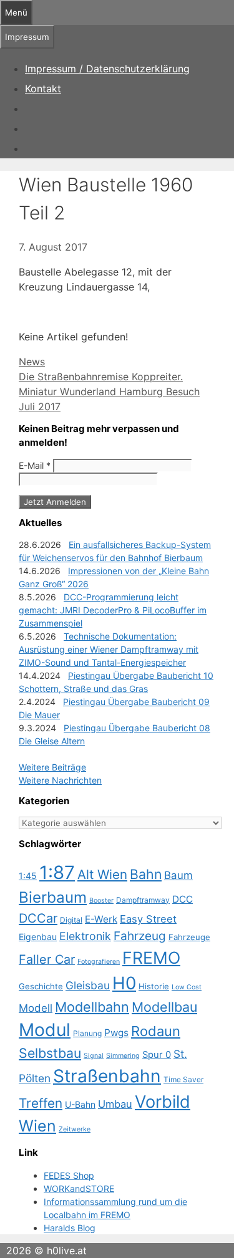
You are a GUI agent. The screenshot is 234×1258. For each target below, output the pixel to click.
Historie (154, 986)
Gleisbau (88, 985)
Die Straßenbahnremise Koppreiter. (101, 376)
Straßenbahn (107, 1076)
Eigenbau (38, 936)
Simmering (123, 1056)
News (32, 361)
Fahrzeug (140, 936)
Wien (37, 1125)
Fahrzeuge (189, 937)
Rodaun (155, 1031)
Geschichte (41, 986)
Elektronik (85, 936)
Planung (87, 1033)
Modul (45, 1029)
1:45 (28, 875)
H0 (124, 983)
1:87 (57, 872)
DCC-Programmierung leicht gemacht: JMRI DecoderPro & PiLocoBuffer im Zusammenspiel (113, 610)
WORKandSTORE (79, 1188)
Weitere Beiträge (52, 767)
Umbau (115, 1104)
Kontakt (43, 88)
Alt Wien (102, 874)
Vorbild (162, 1102)
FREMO (151, 958)
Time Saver (183, 1079)
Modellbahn (92, 1007)
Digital (71, 919)
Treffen (40, 1103)
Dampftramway (143, 900)
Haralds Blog (69, 1227)
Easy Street (148, 919)
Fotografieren (98, 962)
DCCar (38, 918)
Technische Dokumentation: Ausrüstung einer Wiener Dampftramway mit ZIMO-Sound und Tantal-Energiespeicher (108, 649)
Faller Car (47, 959)
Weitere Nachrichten (60, 780)
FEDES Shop (69, 1175)
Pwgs (116, 1033)
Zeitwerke (74, 1129)
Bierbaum (53, 897)
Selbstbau (50, 1053)
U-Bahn (80, 1104)
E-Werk (101, 919)
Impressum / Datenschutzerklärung (107, 68)
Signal (94, 1056)
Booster (101, 900)
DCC (182, 899)
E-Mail (35, 465)
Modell (35, 1008)
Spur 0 (156, 1054)
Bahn (146, 874)
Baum (178, 875)
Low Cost (187, 987)
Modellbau (164, 1007)
